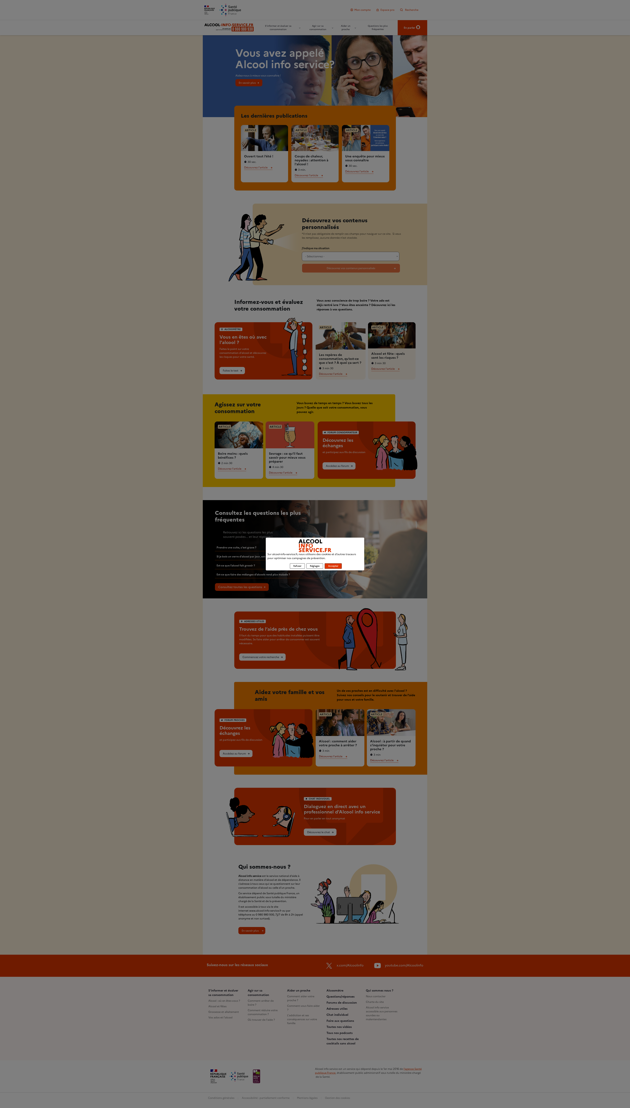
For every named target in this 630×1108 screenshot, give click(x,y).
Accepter (333, 566)
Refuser (297, 566)
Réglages (315, 566)
